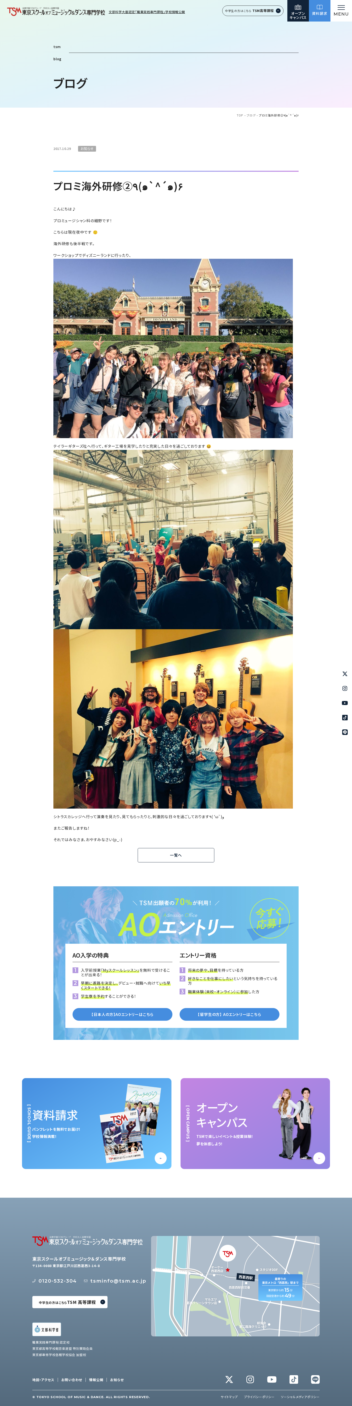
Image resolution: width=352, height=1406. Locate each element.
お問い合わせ (71, 1380)
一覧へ (176, 855)
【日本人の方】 (122, 1014)
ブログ (251, 115)
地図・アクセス (43, 1380)
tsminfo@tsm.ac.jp (118, 1281)
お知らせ (117, 1380)
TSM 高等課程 (67, 1302)
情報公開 (96, 1380)
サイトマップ (229, 1397)
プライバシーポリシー (259, 1397)
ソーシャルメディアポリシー (300, 1397)
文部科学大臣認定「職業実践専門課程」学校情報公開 (147, 12)
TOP (240, 115)
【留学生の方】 (229, 1014)
